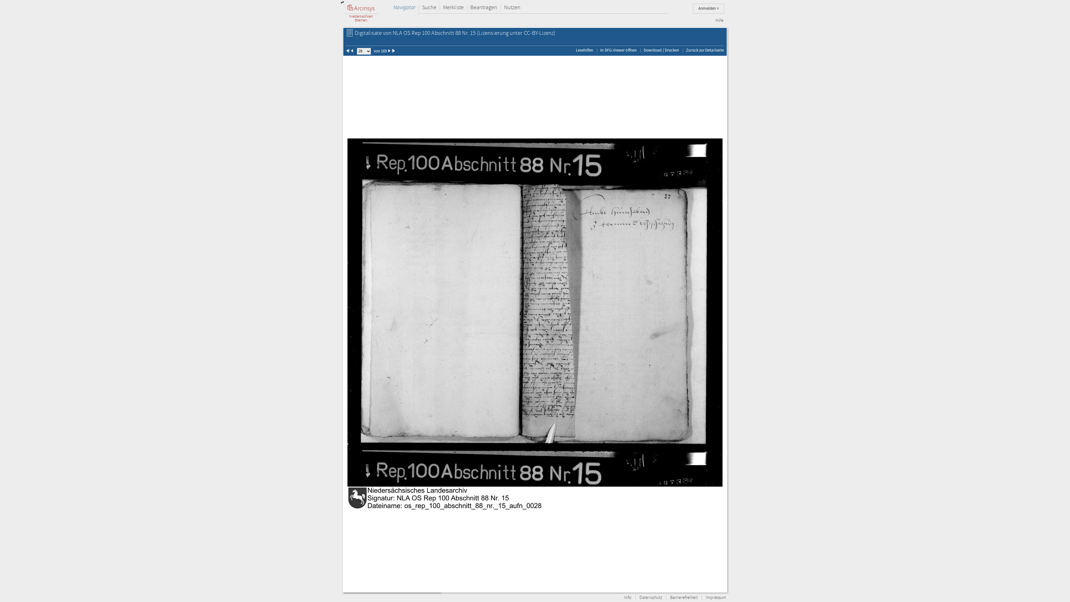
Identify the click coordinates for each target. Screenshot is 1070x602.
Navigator (404, 7)
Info (627, 597)
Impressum (716, 597)
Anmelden (707, 8)
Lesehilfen (585, 50)
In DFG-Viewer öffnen (618, 50)
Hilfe (719, 20)
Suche (429, 7)
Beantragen (483, 7)
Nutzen (512, 7)
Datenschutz (650, 597)
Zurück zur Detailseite (705, 50)
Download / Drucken (661, 50)
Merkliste (453, 7)
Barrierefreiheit (684, 597)
